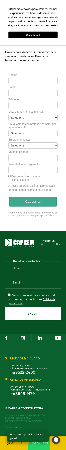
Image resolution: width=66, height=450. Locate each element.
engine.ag (18, 427)
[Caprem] (21, 243)
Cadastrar (33, 201)
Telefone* (14, 99)
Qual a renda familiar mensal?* (27, 111)
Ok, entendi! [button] (33, 35)
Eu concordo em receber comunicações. (26, 178)
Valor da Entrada (18, 151)
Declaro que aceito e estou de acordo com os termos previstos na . (32, 299)
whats (42, 443)
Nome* (12, 74)
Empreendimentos (19, 139)
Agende (17, 443)
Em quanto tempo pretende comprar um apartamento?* (32, 126)
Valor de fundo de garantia (24, 164)
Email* (12, 87)
